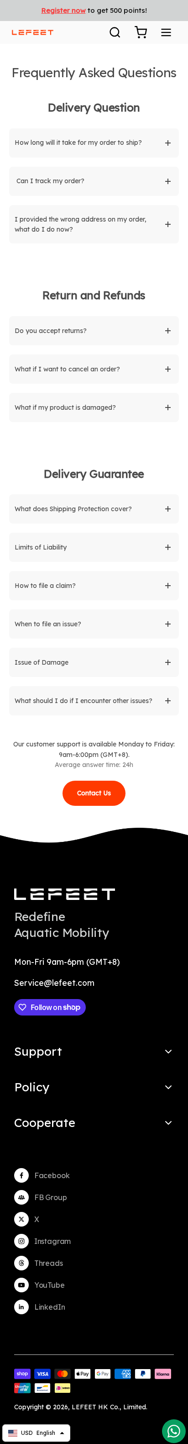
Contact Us (94, 793)
